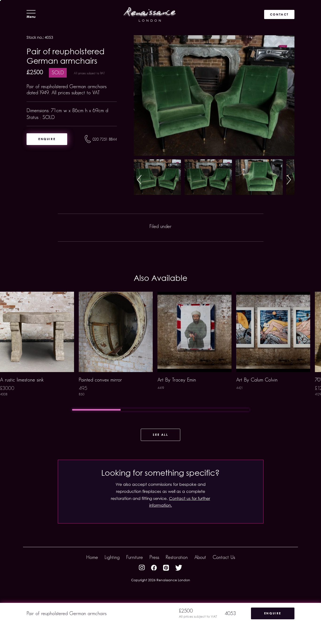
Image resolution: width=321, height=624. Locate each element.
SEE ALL (160, 434)
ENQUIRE (46, 139)
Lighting (112, 557)
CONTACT (279, 14)
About (200, 557)
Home (92, 557)
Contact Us (224, 557)
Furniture (134, 557)
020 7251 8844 (105, 139)
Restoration (177, 557)
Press (154, 557)
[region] (160, 351)
